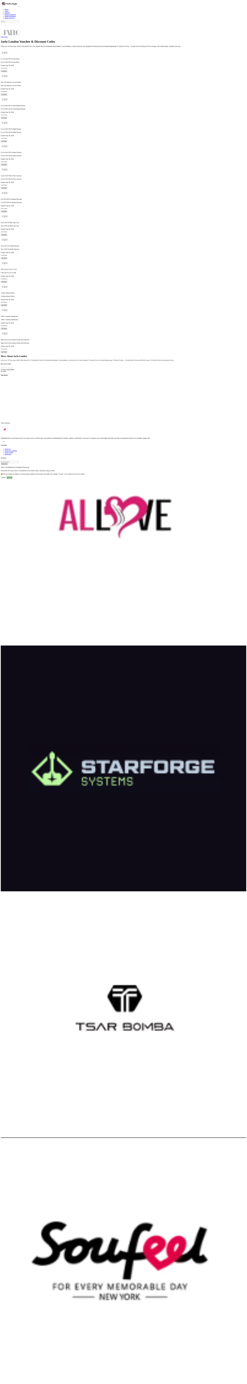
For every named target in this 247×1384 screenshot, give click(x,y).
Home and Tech (9, 18)
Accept (9, 477)
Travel (6, 11)
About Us (8, 449)
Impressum (8, 454)
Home (6, 9)
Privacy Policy (9, 452)
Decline (3, 477)
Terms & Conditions (11, 451)
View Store (4, 37)
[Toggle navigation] (19, 6)
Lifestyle (7, 13)
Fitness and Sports (10, 14)
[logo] (10, 6)
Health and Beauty (10, 16)
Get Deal (4, 71)
